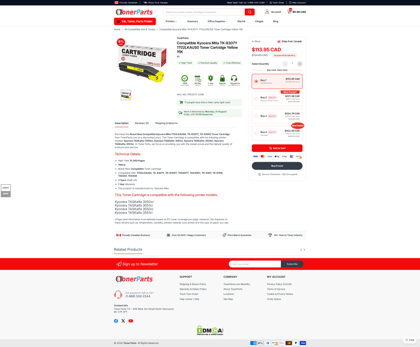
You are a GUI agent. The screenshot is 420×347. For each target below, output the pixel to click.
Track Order (278, 2)
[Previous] (304, 249)
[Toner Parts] (134, 12)
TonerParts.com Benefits (236, 284)
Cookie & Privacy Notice (280, 294)
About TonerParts (232, 289)
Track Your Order (189, 294)
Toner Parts (129, 343)
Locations (228, 294)
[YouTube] (130, 321)
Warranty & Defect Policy (193, 289)
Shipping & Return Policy (193, 284)
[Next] (301, 249)
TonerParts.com (128, 137)
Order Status (274, 299)
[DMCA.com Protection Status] (210, 334)
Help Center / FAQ (189, 299)
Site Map (228, 299)
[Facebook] (116, 321)
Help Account (299, 2)
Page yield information (128, 219)
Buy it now (277, 165)
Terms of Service (276, 289)
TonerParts (183, 38)
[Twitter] (123, 321)
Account (276, 11)
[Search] (250, 12)
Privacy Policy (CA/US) (279, 284)
